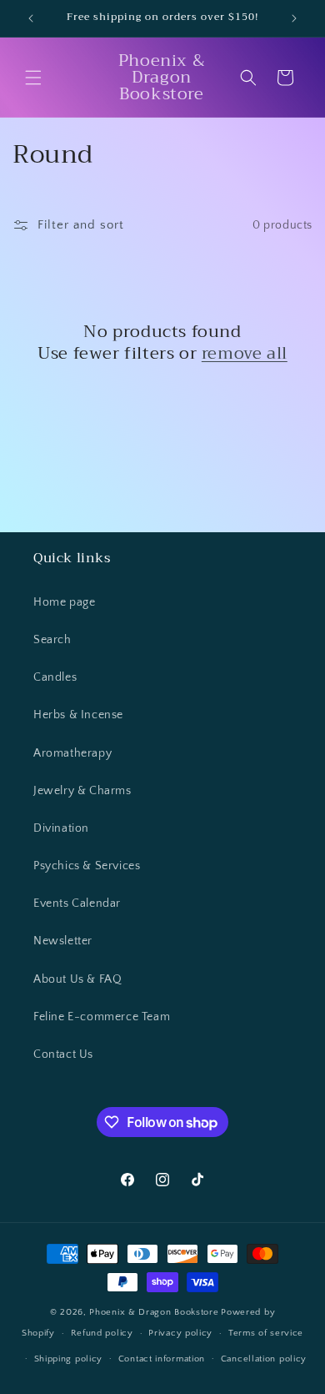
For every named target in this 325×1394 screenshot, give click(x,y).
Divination (61, 828)
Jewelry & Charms (82, 791)
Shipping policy (68, 1359)
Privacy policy (180, 1333)
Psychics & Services (86, 866)
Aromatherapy (72, 753)
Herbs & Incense (78, 715)
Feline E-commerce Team (101, 1017)
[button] (33, 77)
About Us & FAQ (77, 979)
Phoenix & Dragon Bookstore (153, 1312)
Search (52, 640)
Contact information (161, 1359)
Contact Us (63, 1054)
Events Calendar (77, 903)
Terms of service (265, 1333)
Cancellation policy (264, 1359)
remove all (245, 354)
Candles (55, 677)
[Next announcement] (294, 18)
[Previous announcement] (30, 18)
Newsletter (62, 941)
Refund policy (102, 1333)
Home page (64, 602)
